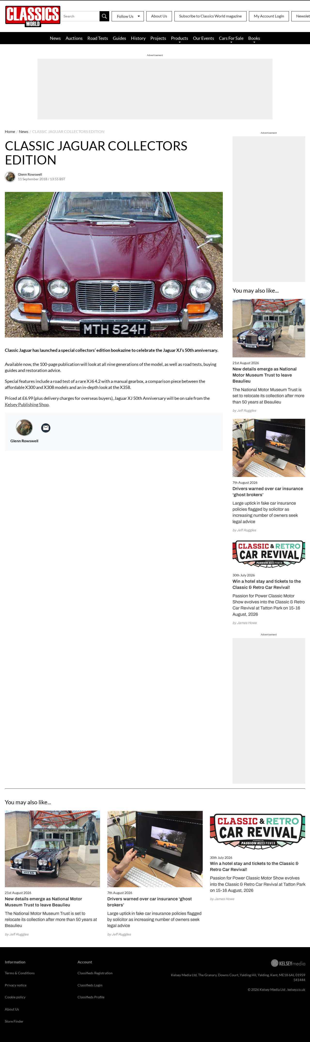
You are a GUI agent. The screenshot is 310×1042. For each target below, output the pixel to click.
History (138, 38)
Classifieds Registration (95, 973)
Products (179, 38)
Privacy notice (15, 985)
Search (104, 16)
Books (254, 38)
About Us (159, 16)
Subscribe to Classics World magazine (210, 16)
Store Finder (14, 1021)
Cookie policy (15, 997)
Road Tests (97, 38)
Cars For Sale (231, 38)
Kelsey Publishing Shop (27, 404)
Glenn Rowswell (30, 174)
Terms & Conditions (20, 973)
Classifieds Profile (91, 997)
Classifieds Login (90, 985)
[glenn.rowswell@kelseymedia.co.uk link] (45, 428)
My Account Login (269, 16)
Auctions (74, 38)
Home (10, 131)
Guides (119, 38)
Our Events (203, 38)
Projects (158, 38)
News (55, 38)
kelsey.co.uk (296, 989)
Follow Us (125, 16)
